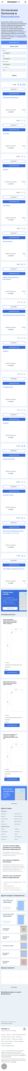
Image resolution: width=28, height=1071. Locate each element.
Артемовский (4, 819)
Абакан (3, 829)
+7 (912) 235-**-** (14, 89)
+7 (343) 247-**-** (14, 522)
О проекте (3, 1034)
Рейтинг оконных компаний (7, 1041)
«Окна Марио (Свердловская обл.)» (14, 569)
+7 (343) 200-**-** (14, 414)
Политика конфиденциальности (7, 1045)
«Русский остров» (8, 495)
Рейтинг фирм (14, 46)
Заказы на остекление (5, 1039)
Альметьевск (4, 831)
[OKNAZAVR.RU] (13, 2)
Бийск (16, 834)
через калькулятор (17, 35)
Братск (16, 839)
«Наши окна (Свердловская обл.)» (13, 531)
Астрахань (3, 839)
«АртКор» (5, 169)
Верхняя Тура (17, 821)
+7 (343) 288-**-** (14, 306)
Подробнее (13, 1062)
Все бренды (14, 987)
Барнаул (17, 829)
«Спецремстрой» (8, 387)
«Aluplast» (6, 423)
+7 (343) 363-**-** (14, 560)
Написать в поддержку (19, 1041)
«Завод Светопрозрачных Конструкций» (11, 278)
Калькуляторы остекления (17, 1039)
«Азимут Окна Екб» (9, 459)
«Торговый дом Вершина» (11, 97)
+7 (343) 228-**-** (14, 342)
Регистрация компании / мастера (8, 1036)
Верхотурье (17, 824)
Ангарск (3, 834)
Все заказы (14, 803)
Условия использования (6, 1043)
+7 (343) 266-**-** (14, 233)
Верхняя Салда (18, 819)
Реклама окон (19, 1036)
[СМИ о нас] (4, 1069)
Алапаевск (3, 813)
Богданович (4, 824)
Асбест (2, 821)
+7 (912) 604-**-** (14, 486)
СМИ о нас (9, 1034)
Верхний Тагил (18, 813)
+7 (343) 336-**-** (14, 197)
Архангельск (4, 836)
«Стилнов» (6, 133)
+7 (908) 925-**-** (14, 450)
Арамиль (3, 816)
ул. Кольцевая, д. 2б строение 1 (11, 533)
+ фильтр (14, 75)
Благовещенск (18, 836)
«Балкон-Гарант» (8, 241)
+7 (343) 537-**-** (14, 125)
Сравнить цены (10, 608)
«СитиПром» (6, 205)
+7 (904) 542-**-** (14, 269)
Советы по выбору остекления (18, 1034)
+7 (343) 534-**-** (14, 161)
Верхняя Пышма (18, 816)
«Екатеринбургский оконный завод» (14, 315)
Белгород (17, 831)
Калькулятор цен (14, 42)
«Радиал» (6, 351)
